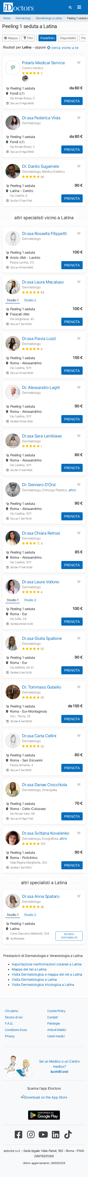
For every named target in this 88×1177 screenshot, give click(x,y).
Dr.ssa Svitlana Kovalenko (45, 833)
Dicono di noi (13, 1017)
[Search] (70, 7)
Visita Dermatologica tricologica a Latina (43, 984)
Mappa (12, 38)
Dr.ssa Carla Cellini (39, 735)
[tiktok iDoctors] (68, 1134)
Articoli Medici (56, 1030)
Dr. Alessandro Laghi (41, 387)
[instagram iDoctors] (30, 1134)
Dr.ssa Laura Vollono (40, 581)
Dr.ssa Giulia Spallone (42, 638)
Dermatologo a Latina (49, 18)
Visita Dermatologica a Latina (34, 979)
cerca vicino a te (64, 47)
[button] (32, 73)
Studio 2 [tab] (30, 300)
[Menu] (79, 7)
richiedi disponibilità (69, 936)
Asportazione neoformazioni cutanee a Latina (47, 964)
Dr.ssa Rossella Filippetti (44, 233)
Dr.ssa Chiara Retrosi (41, 533)
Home (6, 18)
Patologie (53, 1023)
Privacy (10, 1036)
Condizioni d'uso (16, 1030)
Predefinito (47, 38)
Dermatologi (23, 18)
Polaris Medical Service (43, 62)
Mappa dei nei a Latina (29, 969)
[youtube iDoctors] (43, 1134)
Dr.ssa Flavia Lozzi (39, 338)
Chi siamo (11, 1011)
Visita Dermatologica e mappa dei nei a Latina (47, 974)
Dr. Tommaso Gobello (41, 687)
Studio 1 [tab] (12, 300)
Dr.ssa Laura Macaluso (43, 282)
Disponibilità (68, 38)
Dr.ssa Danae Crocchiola (44, 784)
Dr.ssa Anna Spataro (40, 896)
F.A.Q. (9, 1023)
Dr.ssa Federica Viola (41, 117)
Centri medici (56, 1036)
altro (72, 490)
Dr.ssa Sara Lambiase (42, 435)
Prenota (72, 101)
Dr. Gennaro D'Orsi (39, 484)
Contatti (52, 1017)
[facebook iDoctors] (18, 1134)
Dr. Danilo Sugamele (40, 166)
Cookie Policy (56, 1011)
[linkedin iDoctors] (55, 1134)
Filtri (29, 38)
